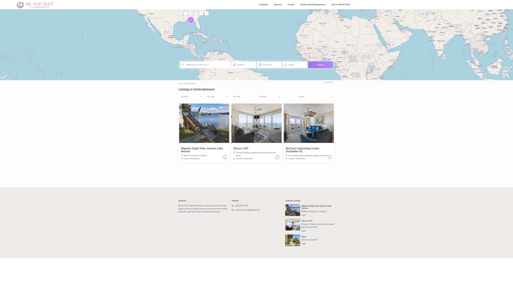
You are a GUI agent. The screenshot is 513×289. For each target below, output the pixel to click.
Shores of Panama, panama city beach (251, 153)
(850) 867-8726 (241, 206)
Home (180, 84)
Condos (239, 159)
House (186, 159)
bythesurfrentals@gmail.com (247, 210)
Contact (290, 4)
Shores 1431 (240, 148)
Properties (263, 4)
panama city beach (320, 156)
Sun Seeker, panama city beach (300, 156)
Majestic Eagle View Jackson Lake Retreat (202, 150)
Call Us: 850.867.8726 (340, 4)
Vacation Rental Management (312, 4)
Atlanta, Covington (191, 156)
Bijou (304, 237)
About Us (278, 4)
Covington (203, 156)
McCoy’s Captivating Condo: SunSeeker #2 (303, 150)
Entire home (194, 159)
